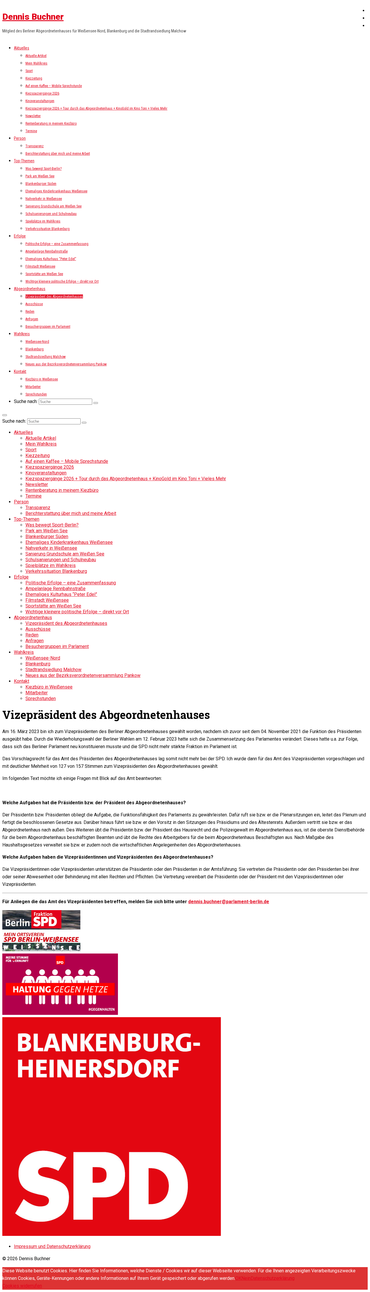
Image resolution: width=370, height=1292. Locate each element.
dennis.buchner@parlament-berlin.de (228, 901)
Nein (246, 1278)
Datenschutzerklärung (273, 1278)
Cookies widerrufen (22, 1286)
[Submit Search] (95, 403)
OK (238, 1278)
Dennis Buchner (33, 17)
